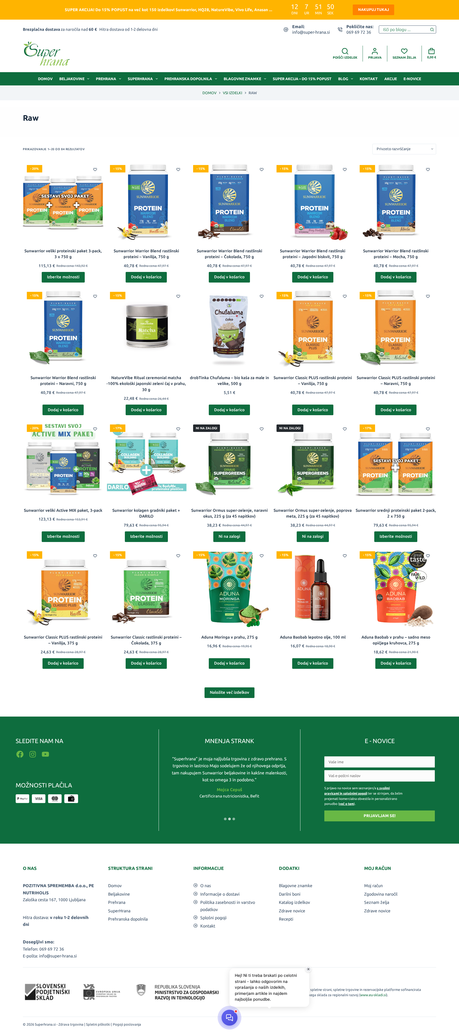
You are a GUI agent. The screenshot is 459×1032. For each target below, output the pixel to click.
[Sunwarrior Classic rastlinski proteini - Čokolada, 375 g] (146, 587)
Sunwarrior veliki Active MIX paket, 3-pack (63, 510)
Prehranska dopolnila (188, 79)
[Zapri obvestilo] (308, 969)
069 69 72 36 (358, 32)
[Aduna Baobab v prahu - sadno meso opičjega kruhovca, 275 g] (396, 587)
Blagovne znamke (242, 79)
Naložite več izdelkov (229, 692)
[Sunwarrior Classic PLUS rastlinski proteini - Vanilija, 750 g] (313, 328)
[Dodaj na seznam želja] (95, 169)
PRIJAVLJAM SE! (380, 815)
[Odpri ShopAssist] (229, 1018)
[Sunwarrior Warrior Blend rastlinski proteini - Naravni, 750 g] (63, 328)
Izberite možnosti (63, 277)
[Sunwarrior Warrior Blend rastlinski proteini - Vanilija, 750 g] (146, 201)
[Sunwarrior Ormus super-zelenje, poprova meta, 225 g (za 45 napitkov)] (313, 460)
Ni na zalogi (229, 536)
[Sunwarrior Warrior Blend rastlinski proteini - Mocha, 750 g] (396, 201)
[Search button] (432, 29)
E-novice (412, 79)
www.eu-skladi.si (373, 995)
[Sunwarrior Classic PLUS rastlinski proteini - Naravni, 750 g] (396, 328)
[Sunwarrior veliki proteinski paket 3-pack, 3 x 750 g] (63, 201)
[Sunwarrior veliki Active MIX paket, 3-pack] (63, 460)
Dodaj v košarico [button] (146, 277)
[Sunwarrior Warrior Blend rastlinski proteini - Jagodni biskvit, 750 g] (313, 201)
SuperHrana (140, 79)
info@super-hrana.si (311, 32)
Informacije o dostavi (220, 894)
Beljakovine (71, 79)
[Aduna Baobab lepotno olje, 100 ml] (313, 587)
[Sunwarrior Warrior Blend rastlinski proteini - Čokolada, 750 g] (229, 201)
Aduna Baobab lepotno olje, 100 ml (313, 637)
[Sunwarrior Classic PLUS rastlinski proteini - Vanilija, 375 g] (63, 587)
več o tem (346, 803)
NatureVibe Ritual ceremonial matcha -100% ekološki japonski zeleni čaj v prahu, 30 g (146, 383)
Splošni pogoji (213, 917)
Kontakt (369, 79)
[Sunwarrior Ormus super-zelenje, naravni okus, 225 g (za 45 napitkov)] (229, 460)
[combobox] (403, 29)
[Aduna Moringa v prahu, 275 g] (229, 587)
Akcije (390, 79)
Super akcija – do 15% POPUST (302, 79)
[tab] (225, 819)
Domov (45, 79)
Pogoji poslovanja (127, 1024)
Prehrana (106, 79)
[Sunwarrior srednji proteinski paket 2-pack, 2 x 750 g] (396, 460)
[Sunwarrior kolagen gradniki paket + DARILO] (146, 460)
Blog (343, 79)
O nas (205, 885)
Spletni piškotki (98, 1024)
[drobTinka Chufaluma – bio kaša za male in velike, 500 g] (229, 328)
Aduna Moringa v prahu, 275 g (229, 637)
